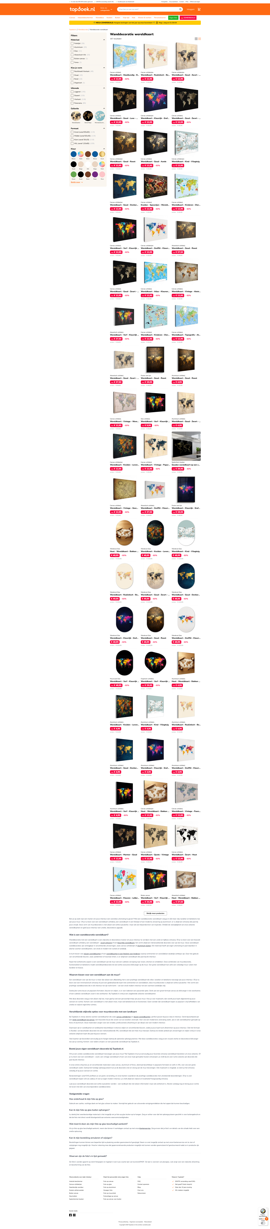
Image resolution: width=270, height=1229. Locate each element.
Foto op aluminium (109, 1187)
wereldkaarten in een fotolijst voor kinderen (123, 954)
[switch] (263, 1223)
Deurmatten (73, 1196)
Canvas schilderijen (75, 1184)
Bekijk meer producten (155, 913)
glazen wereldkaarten (92, 954)
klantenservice (145, 1128)
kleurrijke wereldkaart (126, 943)
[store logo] (82, 9)
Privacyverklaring (123, 1222)
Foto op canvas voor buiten (112, 1199)
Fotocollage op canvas (110, 1196)
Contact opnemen (143, 1184)
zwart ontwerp (106, 943)
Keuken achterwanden (76, 1190)
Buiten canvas (73, 1193)
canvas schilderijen (123, 1017)
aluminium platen (144, 946)
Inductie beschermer (75, 1181)
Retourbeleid (148, 1222)
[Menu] (266, 1208)
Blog (139, 1187)
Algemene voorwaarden (136, 1222)
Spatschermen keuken (76, 1199)
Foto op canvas (108, 1181)
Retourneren (142, 1193)
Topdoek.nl (72, 30)
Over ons (141, 1190)
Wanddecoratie (83, 30)
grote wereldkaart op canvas (83, 1020)
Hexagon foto (107, 1190)
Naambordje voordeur (76, 1187)
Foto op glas (107, 1184)
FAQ (139, 1181)
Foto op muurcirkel (109, 1193)
